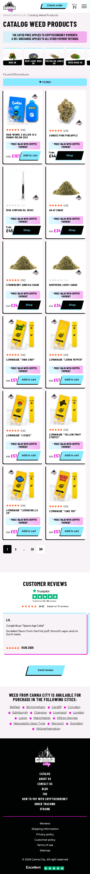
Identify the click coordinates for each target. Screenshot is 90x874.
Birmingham (35, 707)
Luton (23, 718)
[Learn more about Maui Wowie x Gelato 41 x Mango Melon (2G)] (23, 127)
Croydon (74, 707)
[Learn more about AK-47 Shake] (66, 202)
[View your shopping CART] (74, 6)
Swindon (76, 723)
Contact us (45, 784)
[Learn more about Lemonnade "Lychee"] (23, 427)
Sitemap (45, 850)
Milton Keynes (67, 718)
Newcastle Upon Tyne (29, 723)
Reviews (45, 823)
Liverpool (60, 712)
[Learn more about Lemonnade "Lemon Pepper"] (66, 351)
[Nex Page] (41, 549)
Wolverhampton (48, 728)
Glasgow (40, 712)
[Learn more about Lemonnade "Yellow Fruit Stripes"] (66, 427)
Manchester (42, 718)
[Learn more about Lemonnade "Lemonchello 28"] (23, 502)
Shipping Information (45, 828)
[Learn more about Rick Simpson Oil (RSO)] (23, 202)
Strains (45, 809)
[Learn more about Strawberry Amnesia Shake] (23, 276)
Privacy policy (45, 834)
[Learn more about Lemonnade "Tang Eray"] (23, 351)
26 (32, 549)
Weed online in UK (14, 15)
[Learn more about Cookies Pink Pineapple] (66, 127)
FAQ (45, 794)
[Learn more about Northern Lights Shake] (66, 276)
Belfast (15, 707)
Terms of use (45, 845)
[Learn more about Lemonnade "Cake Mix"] (66, 502)
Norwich (57, 723)
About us (45, 779)
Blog (45, 789)
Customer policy (45, 839)
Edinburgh (20, 712)
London (78, 712)
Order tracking (45, 804)
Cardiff (57, 707)
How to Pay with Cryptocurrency (45, 799)
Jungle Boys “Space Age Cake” (25, 625)
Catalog (45, 774)
